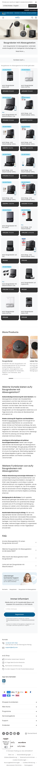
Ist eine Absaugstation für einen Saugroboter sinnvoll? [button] (13, 542)
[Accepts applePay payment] (13, 692)
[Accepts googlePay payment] (22, 692)
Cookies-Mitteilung (29, 762)
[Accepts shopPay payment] (4, 695)
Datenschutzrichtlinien (27, 757)
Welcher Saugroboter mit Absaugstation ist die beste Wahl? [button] (16, 550)
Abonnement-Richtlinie (13, 765)
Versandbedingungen (24, 754)
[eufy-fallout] (10, 733)
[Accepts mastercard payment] (26, 692)
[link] (19, 578)
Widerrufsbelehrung (10, 757)
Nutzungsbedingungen (12, 620)
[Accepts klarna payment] (17, 695)
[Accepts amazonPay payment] (4, 692)
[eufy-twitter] (18, 733)
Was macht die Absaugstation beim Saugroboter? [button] (15, 558)
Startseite (5, 589)
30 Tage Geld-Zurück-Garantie (14, 662)
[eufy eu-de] (17, 17)
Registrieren (19, 614)
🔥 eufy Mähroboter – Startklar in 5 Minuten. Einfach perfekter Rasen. (19, 14)
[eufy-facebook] (7, 733)
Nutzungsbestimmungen (12, 762)
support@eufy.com (11, 647)
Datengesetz (28, 765)
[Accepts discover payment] (17, 692)
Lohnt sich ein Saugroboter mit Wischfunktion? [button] (13, 565)
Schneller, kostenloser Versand (15, 659)
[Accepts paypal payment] (30, 692)
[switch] (6, 747)
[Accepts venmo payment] (9, 695)
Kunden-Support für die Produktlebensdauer (19, 669)
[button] (36, 2)
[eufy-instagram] (3, 733)
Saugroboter (7, 361)
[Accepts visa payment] (13, 695)
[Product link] (10, 76)
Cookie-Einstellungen (19, 760)
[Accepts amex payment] (9, 692)
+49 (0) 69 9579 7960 (11, 643)
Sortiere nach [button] (18, 60)
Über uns (11, 754)
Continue (32, 5)
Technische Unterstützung (13, 665)
